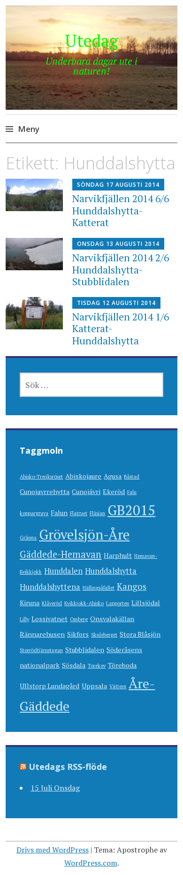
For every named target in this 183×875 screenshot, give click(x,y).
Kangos (131, 586)
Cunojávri (86, 491)
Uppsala (94, 685)
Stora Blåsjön (140, 634)
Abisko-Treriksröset (41, 476)
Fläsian (97, 513)
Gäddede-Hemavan (60, 554)
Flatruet (78, 513)
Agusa (113, 476)
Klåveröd (52, 603)
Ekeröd (114, 491)
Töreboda (122, 665)
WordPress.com (90, 863)
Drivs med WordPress (52, 850)
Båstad (131, 476)
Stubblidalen (84, 649)
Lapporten (117, 603)
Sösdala (73, 665)
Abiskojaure (83, 476)
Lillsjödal (145, 602)
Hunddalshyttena (50, 587)
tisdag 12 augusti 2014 (116, 303)
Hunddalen (63, 571)
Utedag (91, 41)
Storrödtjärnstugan (41, 650)
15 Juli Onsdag (55, 788)
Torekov (97, 665)
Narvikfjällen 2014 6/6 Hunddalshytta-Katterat (120, 210)
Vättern (117, 686)
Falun (59, 512)
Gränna (28, 537)
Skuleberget (104, 635)
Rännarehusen (42, 634)
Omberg (79, 619)
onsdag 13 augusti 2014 (118, 244)
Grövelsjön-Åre (84, 534)
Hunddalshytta (111, 571)
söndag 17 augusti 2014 (118, 185)
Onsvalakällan (112, 618)
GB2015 (131, 510)
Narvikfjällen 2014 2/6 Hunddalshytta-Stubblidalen (120, 269)
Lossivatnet (49, 618)
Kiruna (29, 602)
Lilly (24, 619)
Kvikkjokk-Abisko (84, 603)
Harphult (118, 555)
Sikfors (78, 634)
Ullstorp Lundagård (49, 685)
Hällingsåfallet (98, 588)
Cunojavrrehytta (44, 491)
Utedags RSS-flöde (68, 766)
